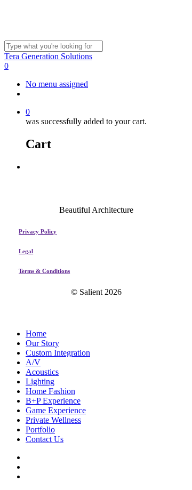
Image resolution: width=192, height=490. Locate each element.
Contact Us (44, 439)
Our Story (42, 343)
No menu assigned (57, 84)
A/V (33, 362)
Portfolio (40, 429)
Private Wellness (53, 419)
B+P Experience (53, 400)
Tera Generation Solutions (48, 56)
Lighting (40, 381)
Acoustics (42, 371)
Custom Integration (58, 352)
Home (36, 333)
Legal (26, 251)
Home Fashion (50, 391)
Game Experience (56, 410)
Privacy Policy (38, 231)
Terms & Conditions (44, 271)
